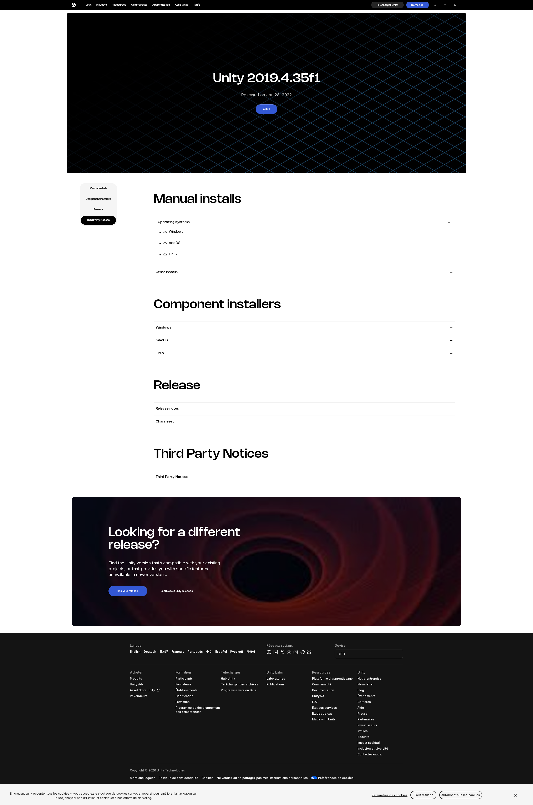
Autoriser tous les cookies (460, 795)
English (135, 651)
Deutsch (150, 651)
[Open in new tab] (157, 690)
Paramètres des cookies (389, 795)
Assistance (181, 5)
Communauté (139, 5)
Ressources (119, 5)
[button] (387, 5)
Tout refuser (423, 795)
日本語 (163, 651)
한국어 (250, 651)
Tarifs (196, 5)
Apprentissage (161, 5)
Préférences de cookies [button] (336, 778)
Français (178, 651)
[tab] (98, 188)
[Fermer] (515, 795)
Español (221, 651)
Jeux (88, 5)
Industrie (101, 5)
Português (195, 651)
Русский (236, 651)
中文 (209, 651)
